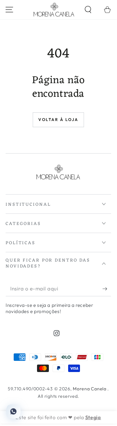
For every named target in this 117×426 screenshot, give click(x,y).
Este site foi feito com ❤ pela (58, 417)
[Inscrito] (106, 288)
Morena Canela (90, 389)
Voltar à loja (58, 119)
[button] (87, 9)
